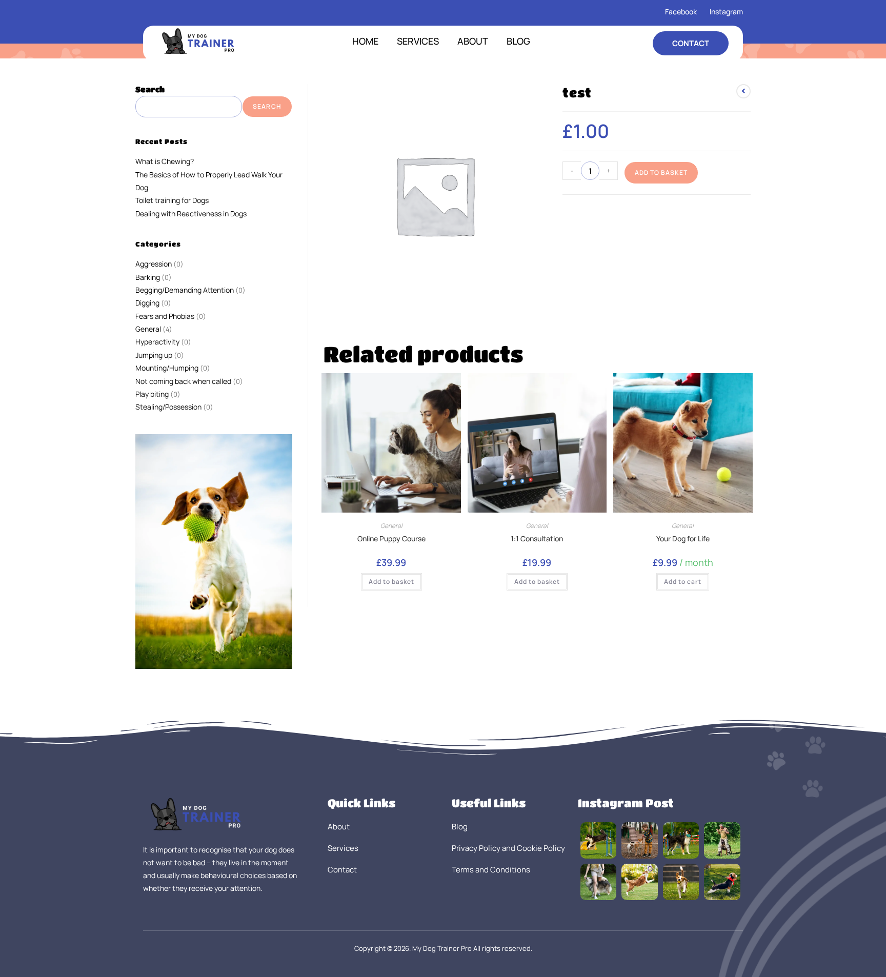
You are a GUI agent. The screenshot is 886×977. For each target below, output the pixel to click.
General (391, 525)
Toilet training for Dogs (172, 200)
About (472, 41)
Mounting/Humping (166, 368)
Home (365, 41)
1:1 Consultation (537, 538)
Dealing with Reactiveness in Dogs (191, 213)
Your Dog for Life (683, 538)
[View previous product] (743, 91)
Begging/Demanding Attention (184, 290)
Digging (147, 303)
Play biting (152, 394)
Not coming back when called (183, 381)
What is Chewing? (164, 161)
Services (418, 41)
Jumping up (153, 355)
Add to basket (661, 172)
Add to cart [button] (682, 581)
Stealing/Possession (168, 407)
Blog (518, 41)
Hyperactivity (157, 342)
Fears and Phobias (164, 316)
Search (150, 89)
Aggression (153, 264)
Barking (147, 277)
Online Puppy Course (391, 538)
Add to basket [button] (391, 581)
